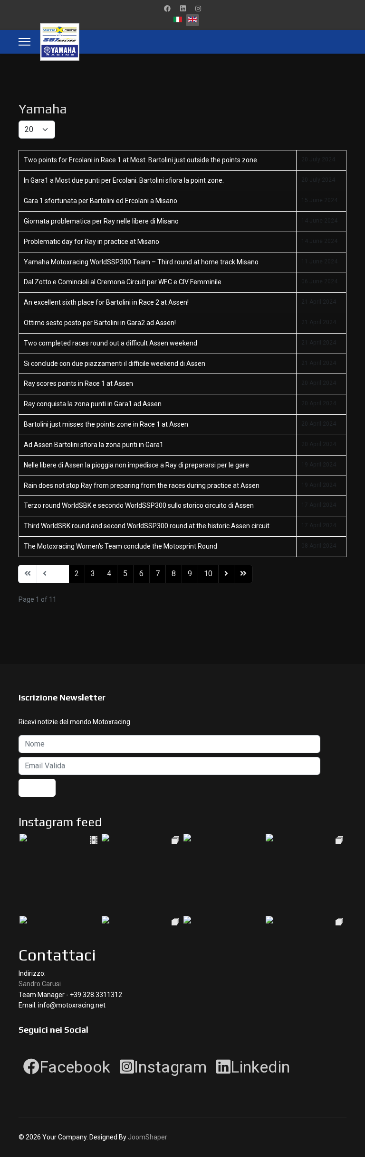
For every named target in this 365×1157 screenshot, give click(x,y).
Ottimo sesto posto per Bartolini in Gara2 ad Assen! (100, 323)
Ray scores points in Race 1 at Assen (78, 383)
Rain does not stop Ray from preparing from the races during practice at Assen (141, 485)
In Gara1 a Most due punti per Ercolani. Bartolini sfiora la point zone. (124, 180)
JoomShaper (147, 1137)
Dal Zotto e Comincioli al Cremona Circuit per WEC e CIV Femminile (122, 282)
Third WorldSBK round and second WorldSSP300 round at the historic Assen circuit (146, 526)
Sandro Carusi (40, 984)
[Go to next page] (226, 574)
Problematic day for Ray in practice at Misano (91, 241)
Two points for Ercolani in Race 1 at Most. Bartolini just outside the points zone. (141, 160)
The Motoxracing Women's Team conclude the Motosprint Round (120, 546)
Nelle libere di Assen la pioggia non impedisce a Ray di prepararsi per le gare (136, 465)
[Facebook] (167, 8)
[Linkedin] (183, 8)
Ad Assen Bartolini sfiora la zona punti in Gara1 (93, 444)
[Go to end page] (243, 574)
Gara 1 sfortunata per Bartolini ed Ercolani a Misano (100, 201)
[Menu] (24, 42)
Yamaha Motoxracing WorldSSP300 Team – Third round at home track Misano (141, 262)
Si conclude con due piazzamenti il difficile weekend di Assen (114, 363)
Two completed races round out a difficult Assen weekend (110, 343)
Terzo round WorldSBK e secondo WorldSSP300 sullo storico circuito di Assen (139, 505)
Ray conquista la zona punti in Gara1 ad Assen (93, 404)
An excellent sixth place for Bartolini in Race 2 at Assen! (106, 302)
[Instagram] (198, 8)
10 (208, 573)
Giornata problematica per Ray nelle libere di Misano (101, 221)
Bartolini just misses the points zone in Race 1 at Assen (106, 424)
